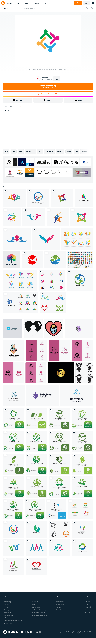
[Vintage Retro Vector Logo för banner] (80, 259)
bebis (6, 151)
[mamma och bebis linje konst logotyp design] (76, 395)
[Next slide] (89, 151)
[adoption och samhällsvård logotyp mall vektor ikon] (56, 509)
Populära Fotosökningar (38, 612)
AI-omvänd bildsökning (11, 618)
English (86, 602)
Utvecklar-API (8, 615)
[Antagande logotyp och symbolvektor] (36, 529)
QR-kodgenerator (9, 623)
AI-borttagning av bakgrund (13, 620)
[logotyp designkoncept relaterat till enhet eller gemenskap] (20, 302)
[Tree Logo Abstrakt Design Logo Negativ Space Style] (11, 259)
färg (40, 151)
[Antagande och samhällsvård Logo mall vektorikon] (14, 198)
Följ (56, 79)
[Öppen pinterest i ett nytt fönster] (31, 632)
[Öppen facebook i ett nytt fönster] (22, 632)
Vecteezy (7, 604)
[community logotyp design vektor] (12, 217)
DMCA (33, 604)
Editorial (36, 3)
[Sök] (85, 8)
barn (20, 151)
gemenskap (49, 151)
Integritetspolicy (68, 633)
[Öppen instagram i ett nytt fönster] (25, 632)
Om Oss (58, 607)
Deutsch (86, 610)
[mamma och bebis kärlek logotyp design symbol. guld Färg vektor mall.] (61, 372)
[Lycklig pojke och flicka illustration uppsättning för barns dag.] (84, 372)
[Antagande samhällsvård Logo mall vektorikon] (32, 259)
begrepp (60, 151)
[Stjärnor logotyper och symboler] (57, 217)
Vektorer (9, 3)
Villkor (60, 633)
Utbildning (7, 612)
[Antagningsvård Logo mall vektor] (13, 529)
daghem (84, 151)
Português (87, 607)
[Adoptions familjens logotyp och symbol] (13, 566)
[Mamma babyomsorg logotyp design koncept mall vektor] (14, 395)
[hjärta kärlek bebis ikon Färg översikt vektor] (53, 328)
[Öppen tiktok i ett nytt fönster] (34, 632)
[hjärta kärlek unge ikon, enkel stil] (33, 328)
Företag (6, 610)
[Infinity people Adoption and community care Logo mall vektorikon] (53, 302)
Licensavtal (34, 602)
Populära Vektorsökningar (39, 610)
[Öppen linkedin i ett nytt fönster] (28, 632)
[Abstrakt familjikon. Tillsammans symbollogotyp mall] (84, 198)
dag (76, 151)
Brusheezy (7, 602)
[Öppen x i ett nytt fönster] (37, 632)
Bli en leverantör (61, 610)
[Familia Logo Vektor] (77, 239)
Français (86, 612)
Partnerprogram (36, 607)
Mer (45, 3)
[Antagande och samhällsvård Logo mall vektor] (62, 198)
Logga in (85, 3)
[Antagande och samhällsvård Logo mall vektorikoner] (52, 280)
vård (13, 151)
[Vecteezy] (3, 3)
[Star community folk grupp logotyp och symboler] (59, 529)
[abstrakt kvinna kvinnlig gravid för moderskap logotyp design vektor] (79, 328)
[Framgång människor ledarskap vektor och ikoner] (82, 529)
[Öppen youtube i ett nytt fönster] (40, 632)
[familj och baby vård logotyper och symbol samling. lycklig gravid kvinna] (36, 350)
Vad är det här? (17, 106)
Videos (27, 3)
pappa (69, 151)
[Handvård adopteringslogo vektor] (80, 280)
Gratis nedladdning (47, 86)
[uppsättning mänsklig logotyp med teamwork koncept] (20, 280)
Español (86, 604)
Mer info (7, 111)
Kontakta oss (60, 604)
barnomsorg (30, 151)
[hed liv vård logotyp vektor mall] (12, 328)
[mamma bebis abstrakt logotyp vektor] (42, 395)
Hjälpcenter (59, 602)
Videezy (6, 607)
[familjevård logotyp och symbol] (13, 418)
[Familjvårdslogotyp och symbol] (80, 509)
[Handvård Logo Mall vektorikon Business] (46, 239)
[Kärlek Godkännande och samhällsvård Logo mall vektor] (36, 566)
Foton (18, 3)
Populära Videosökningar (39, 615)
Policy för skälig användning (82, 633)
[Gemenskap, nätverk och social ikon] (81, 217)
